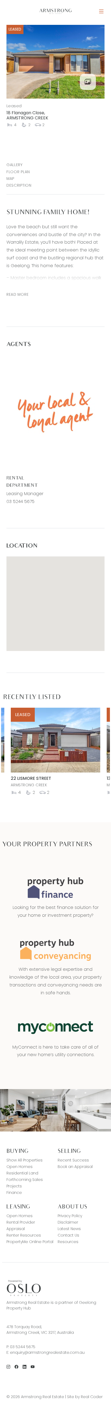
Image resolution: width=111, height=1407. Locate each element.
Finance (14, 1192)
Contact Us (68, 1235)
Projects (14, 1186)
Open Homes (19, 1166)
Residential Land (22, 1173)
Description (19, 185)
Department (21, 485)
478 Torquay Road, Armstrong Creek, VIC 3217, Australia (40, 1329)
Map (10, 178)
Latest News (69, 1228)
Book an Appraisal (75, 1166)
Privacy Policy (70, 1215)
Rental (15, 478)
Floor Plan (18, 171)
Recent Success (73, 1160)
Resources (68, 1241)
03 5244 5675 (20, 501)
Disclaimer (68, 1222)
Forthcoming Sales (24, 1179)
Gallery (14, 164)
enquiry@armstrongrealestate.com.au (47, 1352)
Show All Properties (24, 1160)
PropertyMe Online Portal (29, 1241)
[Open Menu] (101, 11)
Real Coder (92, 1396)
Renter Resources (23, 1235)
